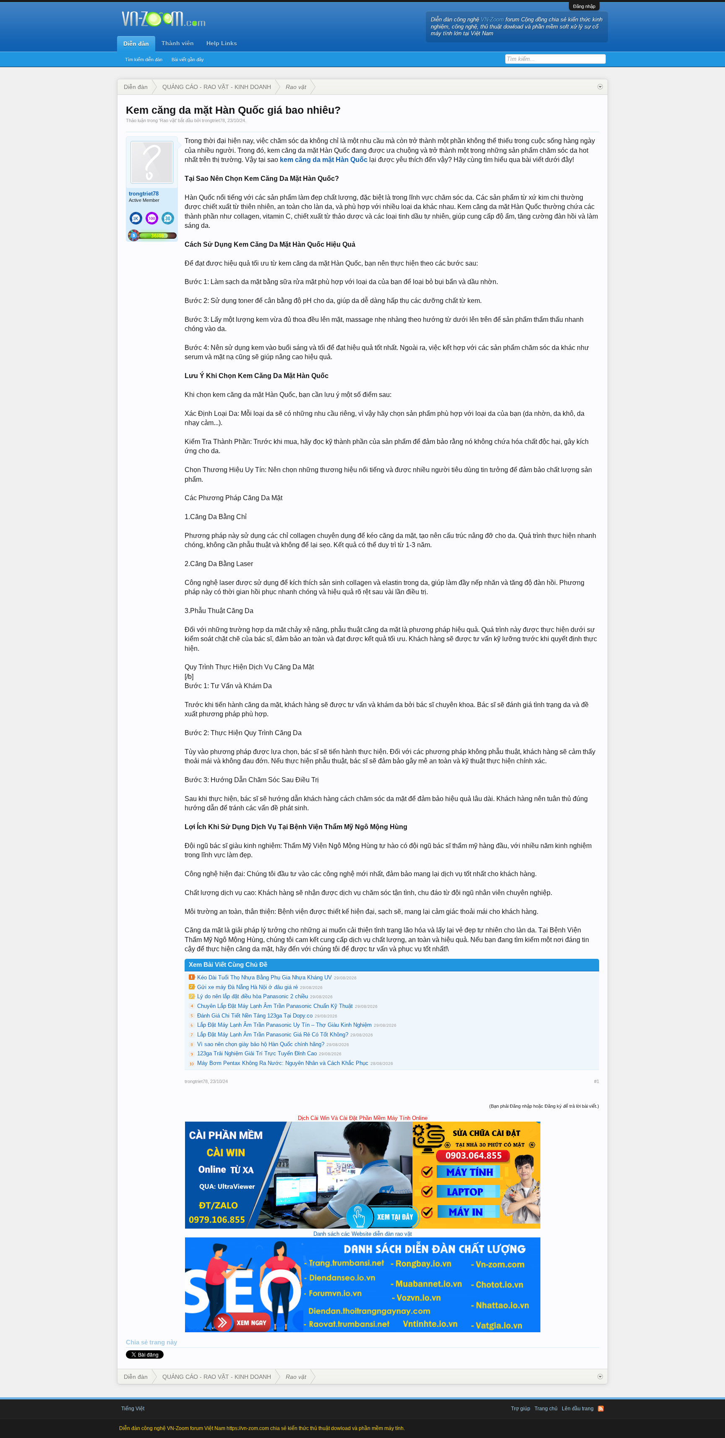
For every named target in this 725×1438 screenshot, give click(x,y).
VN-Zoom (492, 19)
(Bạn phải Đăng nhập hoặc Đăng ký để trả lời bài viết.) (544, 1106)
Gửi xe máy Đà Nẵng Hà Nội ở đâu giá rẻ (247, 987)
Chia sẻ (137, 1342)
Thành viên (178, 43)
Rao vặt (168, 120)
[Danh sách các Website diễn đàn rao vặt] (362, 1330)
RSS (601, 1409)
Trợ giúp (520, 1409)
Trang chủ (546, 1409)
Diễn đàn (136, 43)
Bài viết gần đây (188, 59)
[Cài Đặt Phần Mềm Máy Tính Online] (362, 1227)
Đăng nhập (584, 6)
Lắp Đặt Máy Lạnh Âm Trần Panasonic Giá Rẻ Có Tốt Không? (272, 1034)
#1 (596, 1081)
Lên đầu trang (578, 1409)
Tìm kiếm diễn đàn (143, 59)
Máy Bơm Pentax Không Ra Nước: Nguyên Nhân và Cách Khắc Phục (282, 1063)
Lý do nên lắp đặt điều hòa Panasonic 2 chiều (252, 996)
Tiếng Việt (132, 1409)
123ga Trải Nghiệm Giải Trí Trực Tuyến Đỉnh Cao (257, 1053)
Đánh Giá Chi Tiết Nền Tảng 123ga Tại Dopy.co (255, 1016)
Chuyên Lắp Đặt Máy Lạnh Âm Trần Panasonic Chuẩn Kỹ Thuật (275, 1006)
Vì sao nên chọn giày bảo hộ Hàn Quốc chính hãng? (260, 1044)
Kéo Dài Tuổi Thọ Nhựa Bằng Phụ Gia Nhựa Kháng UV (264, 977)
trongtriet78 (213, 120)
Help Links (221, 43)
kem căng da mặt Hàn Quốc (324, 159)
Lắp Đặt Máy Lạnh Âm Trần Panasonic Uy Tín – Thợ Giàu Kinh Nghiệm (284, 1025)
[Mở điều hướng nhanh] (600, 87)
